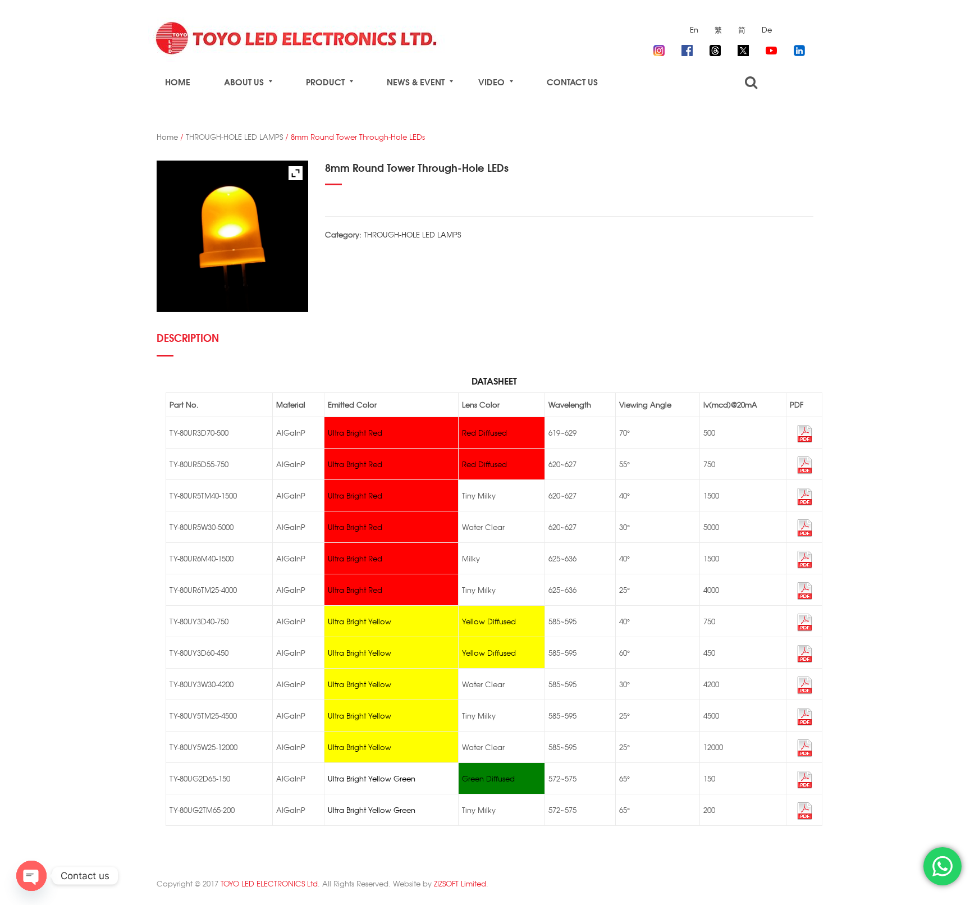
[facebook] (687, 49)
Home (167, 136)
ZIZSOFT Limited (460, 883)
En (694, 29)
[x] (743, 49)
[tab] (191, 342)
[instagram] (659, 49)
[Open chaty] (31, 876)
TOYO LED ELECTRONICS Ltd (269, 883)
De (767, 29)
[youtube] (771, 49)
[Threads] (715, 49)
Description (188, 337)
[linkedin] (799, 49)
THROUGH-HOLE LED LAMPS (234, 136)
